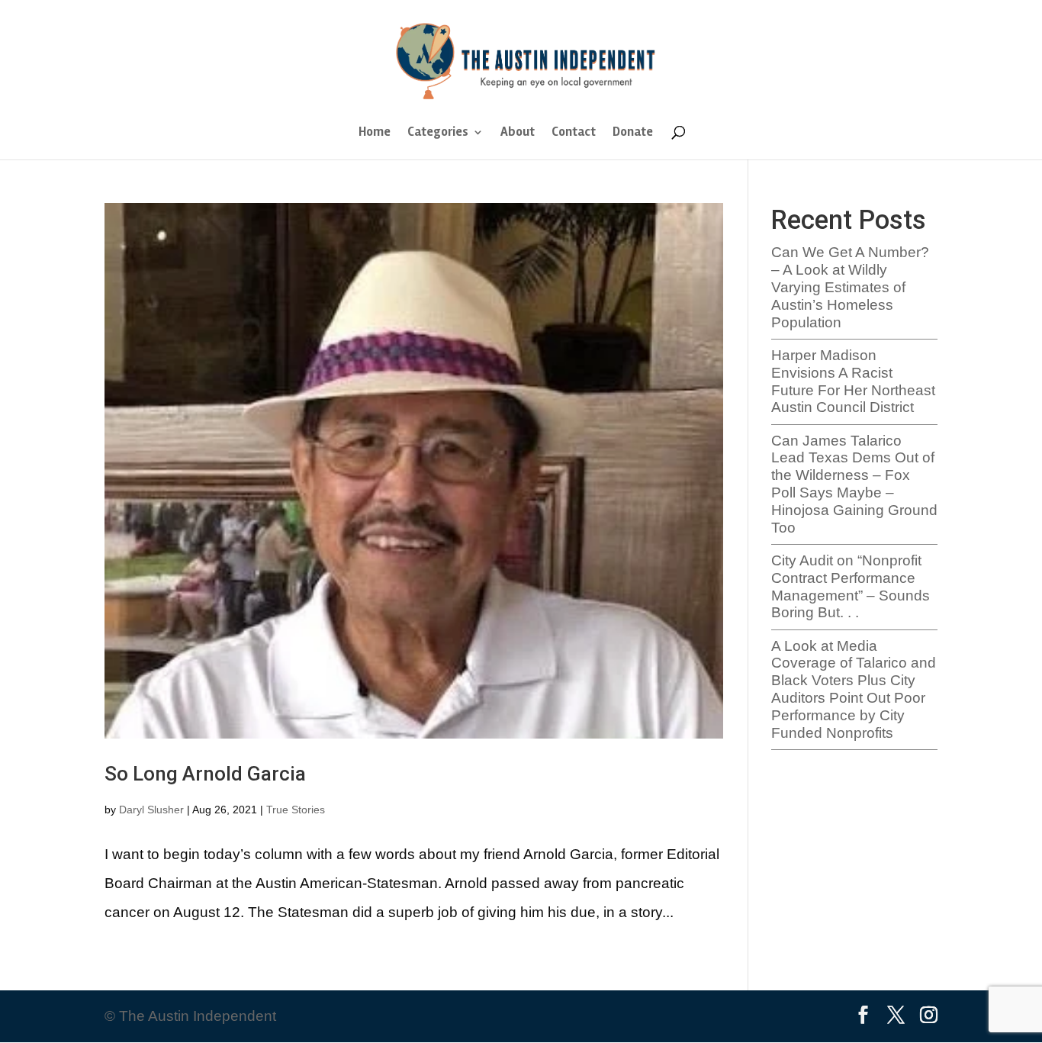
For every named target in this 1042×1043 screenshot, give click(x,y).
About (517, 133)
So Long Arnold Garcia (205, 773)
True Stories (295, 809)
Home (375, 133)
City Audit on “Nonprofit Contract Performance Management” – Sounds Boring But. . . (850, 586)
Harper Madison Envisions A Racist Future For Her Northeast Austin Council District (853, 381)
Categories (437, 133)
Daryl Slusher (151, 809)
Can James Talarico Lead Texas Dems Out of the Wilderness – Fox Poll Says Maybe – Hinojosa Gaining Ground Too (854, 484)
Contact (574, 133)
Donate (633, 133)
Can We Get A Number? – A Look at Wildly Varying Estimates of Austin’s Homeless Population (850, 287)
